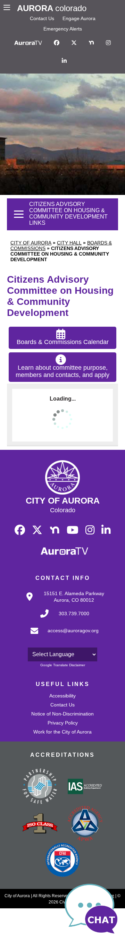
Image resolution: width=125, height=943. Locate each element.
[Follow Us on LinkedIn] (64, 61)
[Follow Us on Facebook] (56, 43)
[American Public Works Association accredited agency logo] (85, 824)
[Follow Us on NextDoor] (91, 43)
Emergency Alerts (62, 29)
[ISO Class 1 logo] (40, 824)
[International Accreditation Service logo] (85, 787)
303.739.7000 (74, 613)
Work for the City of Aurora (62, 732)
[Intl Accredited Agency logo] (62, 860)
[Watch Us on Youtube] (72, 530)
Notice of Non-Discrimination (62, 714)
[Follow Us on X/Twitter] (74, 43)
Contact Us (42, 18)
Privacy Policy (63, 723)
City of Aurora (30, 243)
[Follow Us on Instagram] (108, 43)
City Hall (69, 243)
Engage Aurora (78, 18)
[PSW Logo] (40, 787)
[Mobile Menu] (8, 8)
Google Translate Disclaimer (62, 665)
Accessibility (62, 695)
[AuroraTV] (28, 43)
